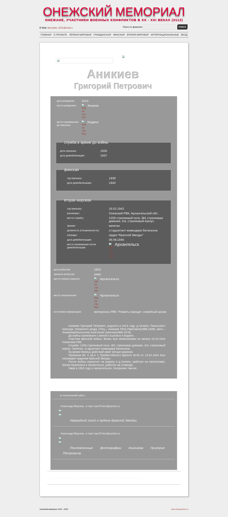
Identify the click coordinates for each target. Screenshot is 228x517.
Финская (119, 35)
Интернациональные (165, 35)
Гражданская (102, 35)
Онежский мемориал (114, 12)
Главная (46, 35)
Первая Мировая (80, 35)
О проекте (60, 35)
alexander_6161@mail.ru (60, 27)
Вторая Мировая (138, 35)
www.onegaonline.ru (179, 509)
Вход (184, 35)
